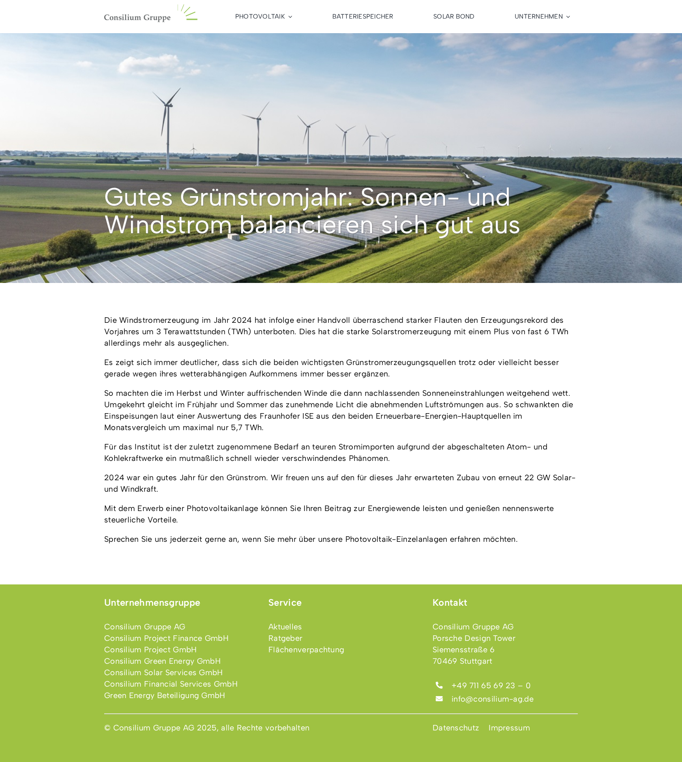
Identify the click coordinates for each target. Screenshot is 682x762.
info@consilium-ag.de (493, 699)
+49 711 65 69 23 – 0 (491, 685)
